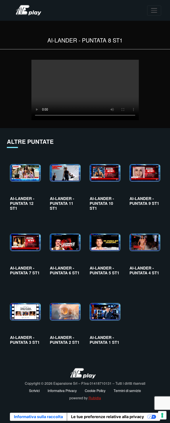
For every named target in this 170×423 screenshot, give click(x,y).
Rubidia (95, 397)
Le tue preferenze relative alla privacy (107, 416)
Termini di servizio (127, 390)
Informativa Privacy (62, 390)
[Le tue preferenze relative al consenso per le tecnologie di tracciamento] (162, 415)
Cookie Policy (95, 390)
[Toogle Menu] (154, 10)
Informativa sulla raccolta (38, 416)
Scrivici (34, 390)
